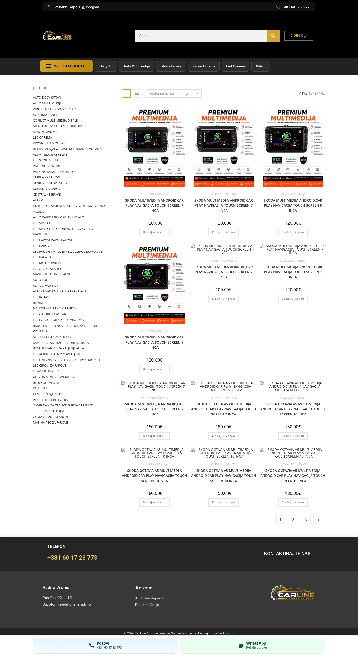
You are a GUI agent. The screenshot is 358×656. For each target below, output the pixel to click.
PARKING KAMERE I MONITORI (55, 171)
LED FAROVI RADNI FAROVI (52, 240)
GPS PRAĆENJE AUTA (47, 394)
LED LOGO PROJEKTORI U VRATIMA (58, 320)
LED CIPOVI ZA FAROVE (49, 365)
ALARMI (38, 200)
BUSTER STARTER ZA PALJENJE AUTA (58, 348)
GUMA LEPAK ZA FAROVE (51, 417)
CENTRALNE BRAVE (47, 194)
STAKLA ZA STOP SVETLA (50, 183)
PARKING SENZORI (46, 166)
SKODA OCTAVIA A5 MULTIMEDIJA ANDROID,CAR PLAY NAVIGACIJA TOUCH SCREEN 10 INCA (292, 409)
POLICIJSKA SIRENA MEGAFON (55, 308)
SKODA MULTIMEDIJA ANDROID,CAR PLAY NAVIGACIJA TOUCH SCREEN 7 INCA (154, 205)
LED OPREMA (42, 137)
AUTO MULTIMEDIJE (47, 103)
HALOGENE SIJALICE (47, 268)
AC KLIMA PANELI (45, 114)
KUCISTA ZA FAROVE (47, 188)
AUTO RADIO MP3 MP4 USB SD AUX (58, 217)
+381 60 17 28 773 (72, 557)
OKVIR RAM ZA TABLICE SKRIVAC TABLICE (63, 405)
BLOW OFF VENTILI (47, 382)
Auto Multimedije (137, 66)
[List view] (137, 93)
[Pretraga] (273, 36)
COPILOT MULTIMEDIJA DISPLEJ (55, 120)
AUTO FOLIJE (42, 280)
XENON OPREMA (45, 131)
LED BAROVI (41, 245)
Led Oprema (235, 66)
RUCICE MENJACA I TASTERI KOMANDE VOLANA (67, 149)
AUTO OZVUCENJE (46, 285)
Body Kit (106, 66)
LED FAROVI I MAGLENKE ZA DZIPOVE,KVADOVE (67, 251)
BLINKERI (40, 302)
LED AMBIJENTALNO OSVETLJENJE (57, 354)
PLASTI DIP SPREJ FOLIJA (50, 399)
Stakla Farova (171, 66)
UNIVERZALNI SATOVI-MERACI (54, 377)
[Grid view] (126, 93)
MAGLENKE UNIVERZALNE (52, 274)
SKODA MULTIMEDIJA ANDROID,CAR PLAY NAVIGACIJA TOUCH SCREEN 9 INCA (154, 342)
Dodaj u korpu (154, 232)
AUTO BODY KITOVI (47, 97)
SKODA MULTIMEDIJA (154, 194)
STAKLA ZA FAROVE (47, 177)
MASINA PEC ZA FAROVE (50, 422)
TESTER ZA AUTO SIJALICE (51, 411)
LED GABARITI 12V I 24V (50, 314)
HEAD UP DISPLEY (46, 371)
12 (310, 93)
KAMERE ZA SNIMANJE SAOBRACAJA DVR (62, 342)
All (322, 93)
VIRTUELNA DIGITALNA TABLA (54, 109)
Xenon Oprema (203, 66)
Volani (260, 66)
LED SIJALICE (42, 223)
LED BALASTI (42, 257)
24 (316, 93)
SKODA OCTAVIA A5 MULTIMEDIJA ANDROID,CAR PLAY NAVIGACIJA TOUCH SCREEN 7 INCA (223, 409)
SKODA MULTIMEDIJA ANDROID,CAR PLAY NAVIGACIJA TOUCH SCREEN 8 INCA (293, 205)
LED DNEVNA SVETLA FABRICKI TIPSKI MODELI (66, 359)
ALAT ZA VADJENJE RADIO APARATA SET (61, 291)
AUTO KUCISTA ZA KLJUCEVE (53, 337)
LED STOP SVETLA (45, 160)
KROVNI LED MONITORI (50, 143)
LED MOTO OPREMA (47, 262)
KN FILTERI (41, 388)
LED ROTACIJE (42, 297)
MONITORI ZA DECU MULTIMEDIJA (58, 126)
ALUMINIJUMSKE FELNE (50, 154)
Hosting (202, 633)
